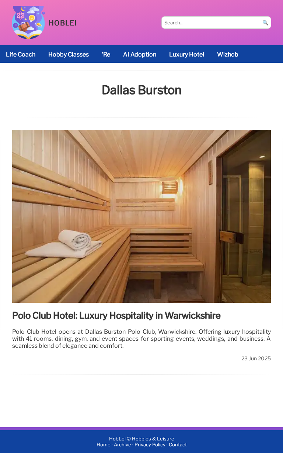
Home (104, 444)
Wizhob (227, 54)
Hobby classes (68, 54)
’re (106, 54)
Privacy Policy (149, 444)
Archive (122, 444)
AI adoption (139, 54)
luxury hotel (186, 54)
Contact (178, 444)
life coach (20, 54)
